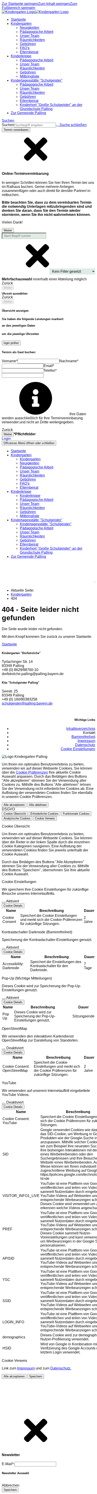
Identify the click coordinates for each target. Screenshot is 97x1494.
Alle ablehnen (38, 805)
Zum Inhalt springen (54, 4)
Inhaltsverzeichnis (80, 729)
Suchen (8, 125)
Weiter (8, 230)
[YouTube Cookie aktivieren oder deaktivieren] (3, 1103)
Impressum (86, 741)
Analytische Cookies (17, 818)
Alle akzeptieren (14, 805)
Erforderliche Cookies (44, 813)
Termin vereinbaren (16, 129)
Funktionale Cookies (76, 813)
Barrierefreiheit (83, 737)
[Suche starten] (58, 126)
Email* (49, 366)
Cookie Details (13, 905)
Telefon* (50, 370)
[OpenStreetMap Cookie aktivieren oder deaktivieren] (3, 1049)
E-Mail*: (8, 1464)
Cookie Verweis (45, 818)
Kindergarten (30, 459)
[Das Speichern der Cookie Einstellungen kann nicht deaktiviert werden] (3, 902)
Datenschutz (85, 745)
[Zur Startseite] (35, 12)
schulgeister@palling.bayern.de (27, 703)
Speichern (35, 1376)
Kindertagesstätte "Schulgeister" (46, 524)
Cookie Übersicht (15, 813)
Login (6, 438)
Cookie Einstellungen (78, 749)
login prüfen (11, 343)
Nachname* (68, 361)
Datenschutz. (60, 1368)
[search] (35, 125)
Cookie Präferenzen (32, 772)
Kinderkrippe (30, 496)
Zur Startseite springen (20, 4)
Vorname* (10, 361)
